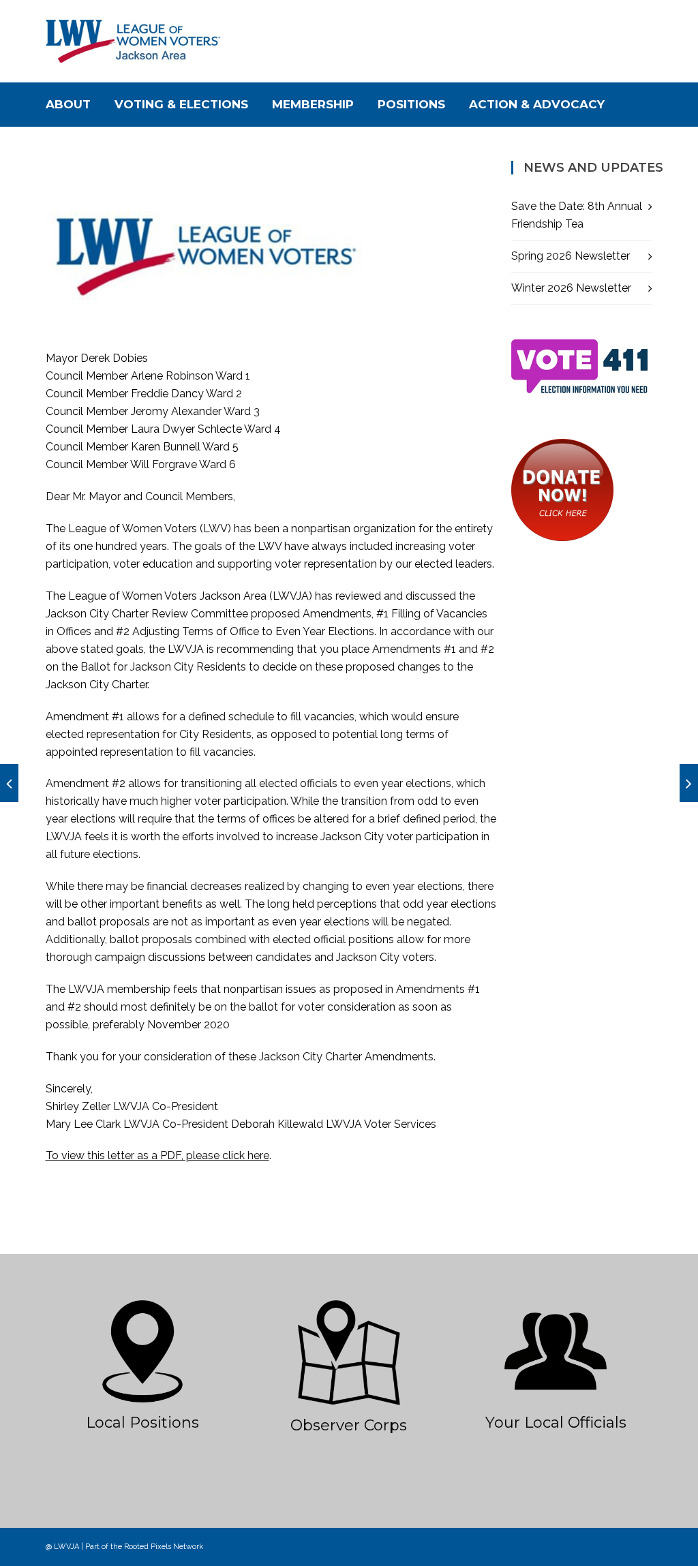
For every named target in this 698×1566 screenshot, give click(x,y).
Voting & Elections (181, 104)
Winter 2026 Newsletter (571, 287)
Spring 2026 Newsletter (570, 255)
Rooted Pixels (147, 1546)
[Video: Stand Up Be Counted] (9, 783)
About (68, 104)
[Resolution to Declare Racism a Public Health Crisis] (689, 783)
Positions (411, 104)
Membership (313, 104)
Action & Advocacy (537, 104)
